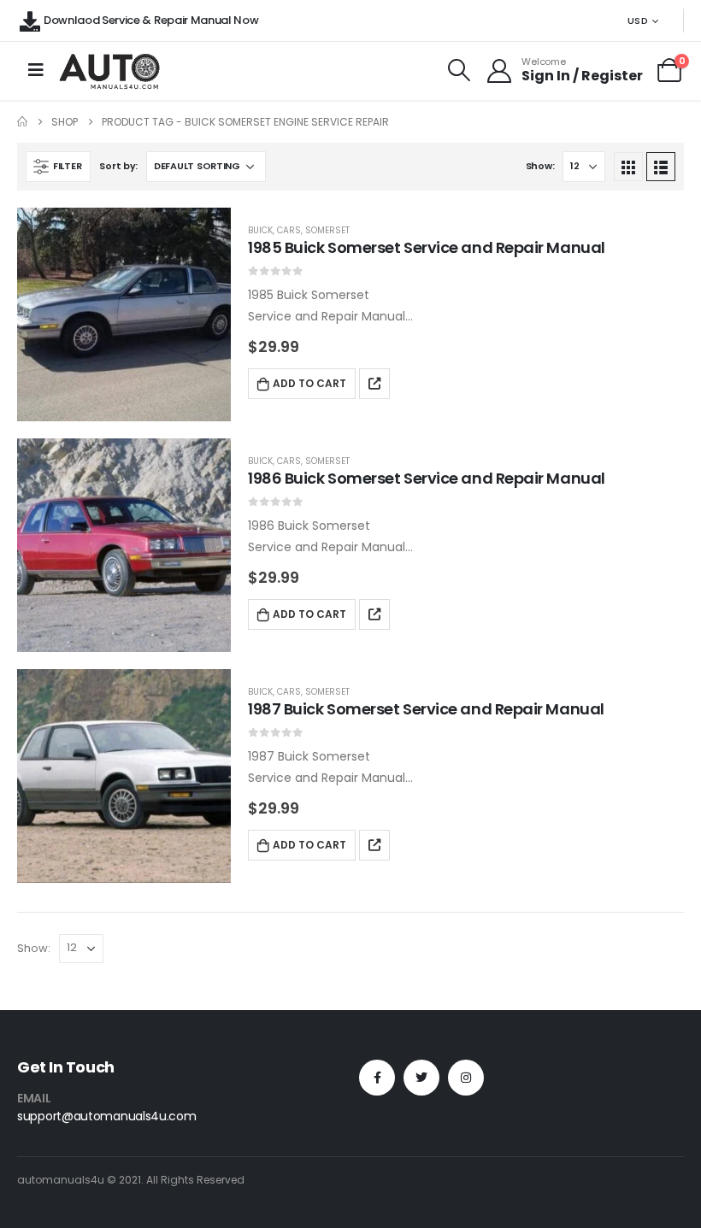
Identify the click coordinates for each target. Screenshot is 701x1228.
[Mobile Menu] (36, 70)
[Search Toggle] (459, 70)
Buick (260, 230)
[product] (124, 314)
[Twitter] (421, 1078)
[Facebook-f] (377, 1078)
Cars (289, 230)
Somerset (327, 230)
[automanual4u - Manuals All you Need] (109, 70)
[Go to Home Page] (22, 121)
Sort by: (118, 166)
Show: (540, 166)
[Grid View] (628, 166)
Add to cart (309, 383)
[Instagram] (466, 1078)
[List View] (660, 166)
